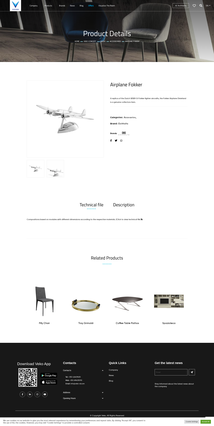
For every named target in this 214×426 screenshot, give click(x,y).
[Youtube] (45, 394)
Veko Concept (90, 41)
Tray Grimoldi (85, 323)
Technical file (91, 204)
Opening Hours (69, 398)
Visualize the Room (106, 5)
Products (48, 5)
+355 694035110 (76, 380)
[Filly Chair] (44, 301)
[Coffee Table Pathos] (127, 301)
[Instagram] (37, 394)
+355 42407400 (74, 377)
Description (123, 204)
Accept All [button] (205, 422)
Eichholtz (123, 124)
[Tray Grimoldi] (86, 301)
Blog (81, 5)
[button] (84, 370)
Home (77, 41)
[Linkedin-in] (30, 394)
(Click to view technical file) (128, 220)
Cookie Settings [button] (192, 422)
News (72, 5)
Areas (103, 41)
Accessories (115, 41)
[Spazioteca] (169, 301)
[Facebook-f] (22, 394)
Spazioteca (168, 323)
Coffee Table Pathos (127, 323)
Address (66, 392)
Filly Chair (44, 323)
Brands (62, 5)
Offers (91, 5)
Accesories (130, 117)
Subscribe (192, 372)
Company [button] (34, 5)
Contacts (67, 370)
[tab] (92, 204)
